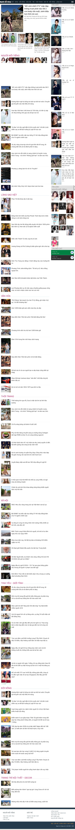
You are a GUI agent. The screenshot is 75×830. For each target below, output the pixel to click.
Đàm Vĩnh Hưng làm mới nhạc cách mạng (25, 344)
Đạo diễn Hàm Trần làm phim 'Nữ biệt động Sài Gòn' (28, 321)
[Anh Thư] (15, 60)
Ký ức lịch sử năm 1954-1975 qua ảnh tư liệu (26, 391)
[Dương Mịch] (3, 60)
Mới (12, 2)
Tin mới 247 (57, 302)
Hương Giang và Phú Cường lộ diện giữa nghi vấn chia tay (30, 251)
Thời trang (39, 2)
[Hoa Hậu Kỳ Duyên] (11, 60)
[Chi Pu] (31, 60)
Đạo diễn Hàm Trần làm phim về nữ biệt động (26, 361)
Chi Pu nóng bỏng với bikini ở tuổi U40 (24, 429)
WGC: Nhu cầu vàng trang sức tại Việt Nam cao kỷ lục (29, 541)
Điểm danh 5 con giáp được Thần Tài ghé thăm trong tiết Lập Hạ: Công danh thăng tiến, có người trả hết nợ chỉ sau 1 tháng (30, 757)
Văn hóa (28, 2)
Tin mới (55, 5)
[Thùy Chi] (24, 60)
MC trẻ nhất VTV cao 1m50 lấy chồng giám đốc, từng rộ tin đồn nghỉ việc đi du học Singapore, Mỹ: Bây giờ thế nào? (29, 711)
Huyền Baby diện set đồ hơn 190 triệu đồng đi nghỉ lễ (28, 466)
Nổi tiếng (52, 2)
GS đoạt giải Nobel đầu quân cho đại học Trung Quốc (28, 585)
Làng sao (59, 2)
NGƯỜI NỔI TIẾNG (59, 243)
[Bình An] (44, 60)
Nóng (16, 2)
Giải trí (46, 2)
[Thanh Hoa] (37, 60)
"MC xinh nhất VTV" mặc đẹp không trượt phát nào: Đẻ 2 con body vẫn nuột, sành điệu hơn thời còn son (36, 10)
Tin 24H (55, 241)
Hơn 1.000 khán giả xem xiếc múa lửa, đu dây (26, 312)
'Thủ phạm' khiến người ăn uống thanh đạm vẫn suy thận (29, 806)
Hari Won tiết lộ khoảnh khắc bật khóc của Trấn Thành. (29, 282)
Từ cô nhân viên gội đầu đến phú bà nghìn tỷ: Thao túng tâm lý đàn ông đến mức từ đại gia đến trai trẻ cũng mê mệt (29, 662)
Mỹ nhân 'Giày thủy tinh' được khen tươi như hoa (27, 190)
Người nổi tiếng (10, 55)
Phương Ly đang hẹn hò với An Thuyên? (24, 173)
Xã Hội (4, 537)
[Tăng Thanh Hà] (7, 60)
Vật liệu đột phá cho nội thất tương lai (23, 818)
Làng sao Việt (9, 199)
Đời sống (22, 2)
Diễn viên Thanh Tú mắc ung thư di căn (24, 243)
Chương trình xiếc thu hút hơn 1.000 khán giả (26, 335)
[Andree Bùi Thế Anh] (19, 60)
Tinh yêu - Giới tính (12, 620)
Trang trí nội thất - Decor (16, 814)
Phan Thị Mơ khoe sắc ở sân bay (22, 203)
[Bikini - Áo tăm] (28, 60)
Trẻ (33, 2)
